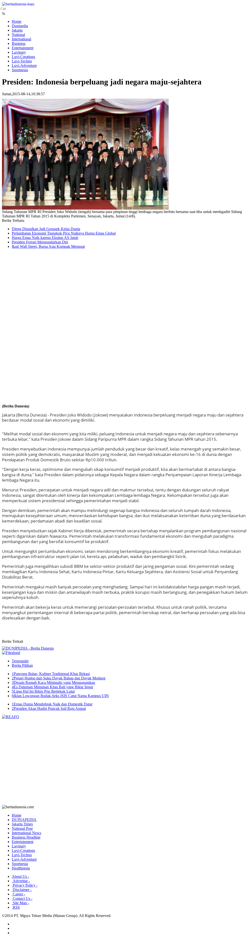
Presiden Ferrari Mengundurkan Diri (40, 242)
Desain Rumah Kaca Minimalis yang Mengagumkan (53, 682)
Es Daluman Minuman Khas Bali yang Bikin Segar (52, 687)
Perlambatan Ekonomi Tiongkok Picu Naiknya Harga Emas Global (64, 233)
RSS (16, 907)
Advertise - (21, 881)
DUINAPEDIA (24, 820)
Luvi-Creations (23, 57)
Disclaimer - (22, 890)
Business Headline (26, 837)
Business (18, 43)
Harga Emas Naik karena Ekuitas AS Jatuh (45, 238)
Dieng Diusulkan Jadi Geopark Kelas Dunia (46, 229)
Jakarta (17, 30)
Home (16, 21)
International (21, 39)
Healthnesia (21, 868)
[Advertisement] (21, 330)
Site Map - (20, 903)
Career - (18, 894)
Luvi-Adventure (24, 65)
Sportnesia (20, 70)
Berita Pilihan (22, 665)
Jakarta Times (22, 824)
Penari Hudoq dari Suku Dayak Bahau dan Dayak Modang (58, 678)
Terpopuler (20, 661)
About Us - (20, 876)
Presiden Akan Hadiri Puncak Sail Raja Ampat (49, 708)
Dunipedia (20, 26)
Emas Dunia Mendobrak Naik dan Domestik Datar (52, 704)
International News (26, 833)
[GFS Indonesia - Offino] (11, 653)
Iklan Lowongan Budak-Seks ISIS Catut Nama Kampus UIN (60, 696)
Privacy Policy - (25, 885)
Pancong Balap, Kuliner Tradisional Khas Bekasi (51, 674)
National (18, 35)
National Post (22, 828)
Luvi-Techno (22, 61)
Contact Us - (22, 898)
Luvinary (19, 52)
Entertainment (22, 48)
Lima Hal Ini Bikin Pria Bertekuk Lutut (43, 691)
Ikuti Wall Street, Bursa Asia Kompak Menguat (48, 246)
